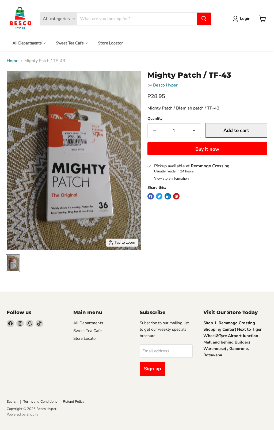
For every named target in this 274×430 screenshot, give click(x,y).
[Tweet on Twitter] (159, 196)
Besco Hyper (165, 85)
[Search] (204, 19)
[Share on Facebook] (150, 196)
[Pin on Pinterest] (176, 196)
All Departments (88, 323)
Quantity (154, 118)
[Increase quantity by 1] (194, 130)
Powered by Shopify (22, 414)
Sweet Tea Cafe (87, 330)
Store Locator (85, 338)
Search (12, 401)
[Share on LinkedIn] (168, 196)
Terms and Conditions (40, 401)
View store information (171, 178)
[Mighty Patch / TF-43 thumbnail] (13, 263)
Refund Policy (73, 401)
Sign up (152, 368)
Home (12, 60)
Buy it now (207, 149)
